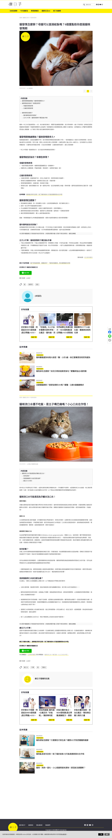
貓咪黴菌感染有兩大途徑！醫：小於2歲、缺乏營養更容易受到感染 (63, 357)
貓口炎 (26, 667)
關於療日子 (22, 825)
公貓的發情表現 (28, 108)
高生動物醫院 (88, 257)
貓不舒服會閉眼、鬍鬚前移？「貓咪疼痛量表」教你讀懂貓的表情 (50, 263)
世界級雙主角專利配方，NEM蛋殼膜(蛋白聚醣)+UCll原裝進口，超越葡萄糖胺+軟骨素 (64, 332)
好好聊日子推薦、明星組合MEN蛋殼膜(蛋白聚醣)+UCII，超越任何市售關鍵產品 (29, 332)
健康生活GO (46, 11)
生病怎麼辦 (13, 11)
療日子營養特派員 (33, 464)
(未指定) (30, 88)
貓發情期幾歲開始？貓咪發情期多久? (33, 101)
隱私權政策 (39, 825)
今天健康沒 (24, 11)
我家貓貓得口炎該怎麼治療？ (32, 478)
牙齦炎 (44, 667)
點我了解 (33, 337)
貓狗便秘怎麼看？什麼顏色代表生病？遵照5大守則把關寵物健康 (62, 740)
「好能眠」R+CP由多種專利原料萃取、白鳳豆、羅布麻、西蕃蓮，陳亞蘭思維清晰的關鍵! (47, 332)
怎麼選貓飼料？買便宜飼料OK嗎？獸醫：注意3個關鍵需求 (60, 385)
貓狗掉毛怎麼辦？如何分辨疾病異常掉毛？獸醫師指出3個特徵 (61, 371)
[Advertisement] (56, 796)
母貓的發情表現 (28, 106)
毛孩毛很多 (33, 17)
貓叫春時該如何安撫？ (30, 115)
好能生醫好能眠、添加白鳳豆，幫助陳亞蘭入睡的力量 (82, 712)
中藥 (32, 667)
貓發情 (30, 284)
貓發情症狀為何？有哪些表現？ (31, 103)
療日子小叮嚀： (28, 481)
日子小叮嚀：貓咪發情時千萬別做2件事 (35, 118)
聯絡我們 (47, 825)
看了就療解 (57, 11)
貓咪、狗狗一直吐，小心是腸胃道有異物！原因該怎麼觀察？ (61, 768)
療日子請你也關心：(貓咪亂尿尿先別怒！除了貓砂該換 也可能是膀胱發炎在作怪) (44, 641)
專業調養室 (35, 11)
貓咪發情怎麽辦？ (27, 113)
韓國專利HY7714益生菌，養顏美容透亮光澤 (82, 330)
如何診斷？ (26, 476)
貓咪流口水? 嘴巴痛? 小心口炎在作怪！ (56, 654)
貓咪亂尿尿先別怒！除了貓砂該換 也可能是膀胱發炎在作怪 (44, 194)
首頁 (20, 17)
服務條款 (30, 825)
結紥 (37, 284)
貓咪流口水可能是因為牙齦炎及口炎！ (33, 473)
